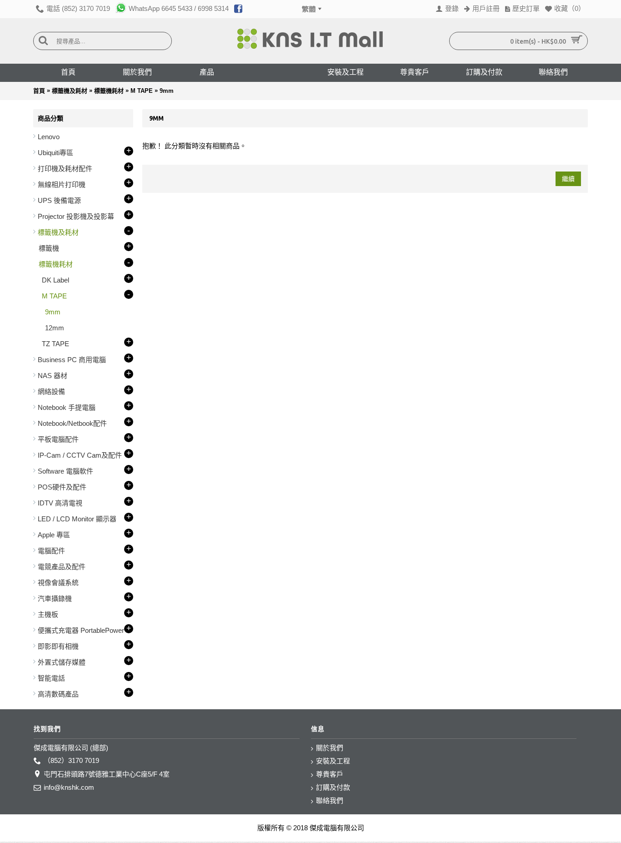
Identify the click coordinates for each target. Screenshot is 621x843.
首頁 (39, 90)
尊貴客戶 (329, 774)
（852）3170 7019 (71, 760)
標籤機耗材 (109, 90)
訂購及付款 (333, 787)
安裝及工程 (333, 761)
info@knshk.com (69, 787)
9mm (167, 90)
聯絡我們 (329, 800)
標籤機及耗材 (69, 90)
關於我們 (329, 748)
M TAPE (141, 90)
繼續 (568, 178)
